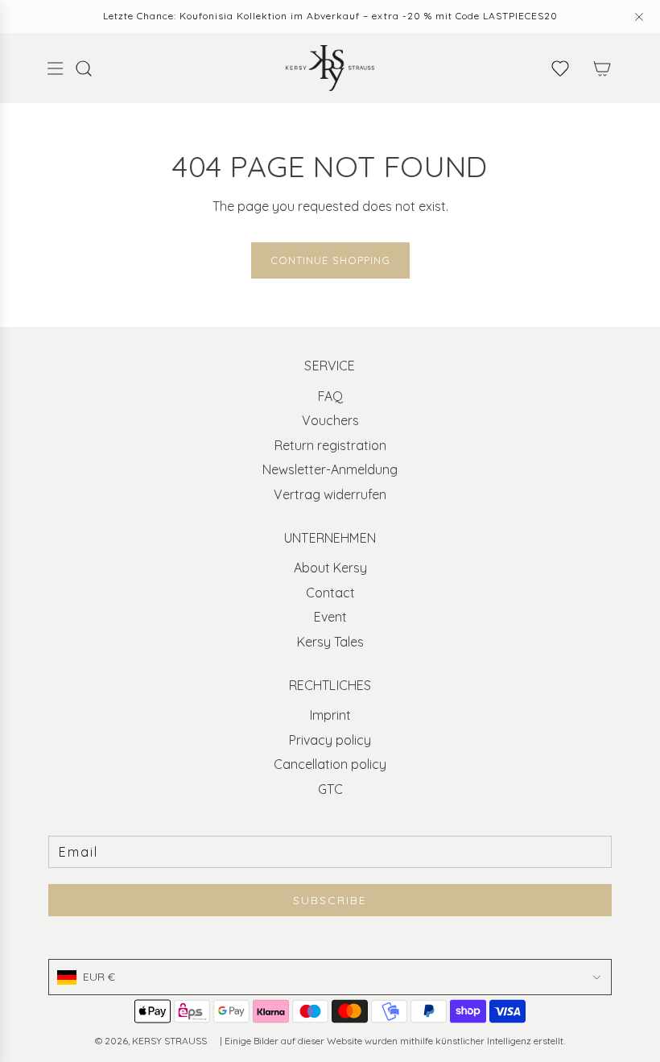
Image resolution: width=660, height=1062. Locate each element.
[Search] (91, 68)
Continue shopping (330, 260)
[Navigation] (54, 68)
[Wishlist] (560, 68)
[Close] (639, 17)
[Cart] (602, 68)
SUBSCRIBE (330, 900)
